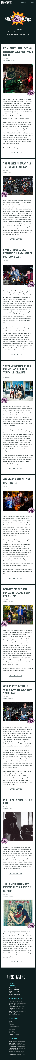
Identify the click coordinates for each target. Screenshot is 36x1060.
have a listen (15, 153)
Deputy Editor (17, 1005)
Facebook (14, 1025)
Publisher (15, 1001)
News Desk (17, 1011)
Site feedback (17, 1054)
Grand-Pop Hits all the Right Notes (16, 481)
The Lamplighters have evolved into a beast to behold (17, 887)
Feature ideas (17, 1053)
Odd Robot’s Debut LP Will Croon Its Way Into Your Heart (17, 689)
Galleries (16, 988)
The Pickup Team (14, 1013)
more (32, 2)
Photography (17, 1046)
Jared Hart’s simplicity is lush (18, 801)
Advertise (16, 993)
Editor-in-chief (17, 1003)
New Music (15, 1043)
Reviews (11, 994)
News (10, 989)
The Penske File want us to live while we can (17, 165)
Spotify (14, 1034)
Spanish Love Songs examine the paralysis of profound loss (17, 253)
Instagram (12, 1028)
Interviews (16, 989)
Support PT (17, 994)
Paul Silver (5, 58)
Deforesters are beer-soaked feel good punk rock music (16, 592)
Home (10, 988)
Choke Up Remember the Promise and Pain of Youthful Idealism (17, 369)
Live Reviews (17, 1044)
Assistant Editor (17, 1006)
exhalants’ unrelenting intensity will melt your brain (18, 51)
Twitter (12, 1022)
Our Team (16, 991)
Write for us (16, 1051)
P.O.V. (10, 993)
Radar (10, 991)
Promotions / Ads (17, 1048)
